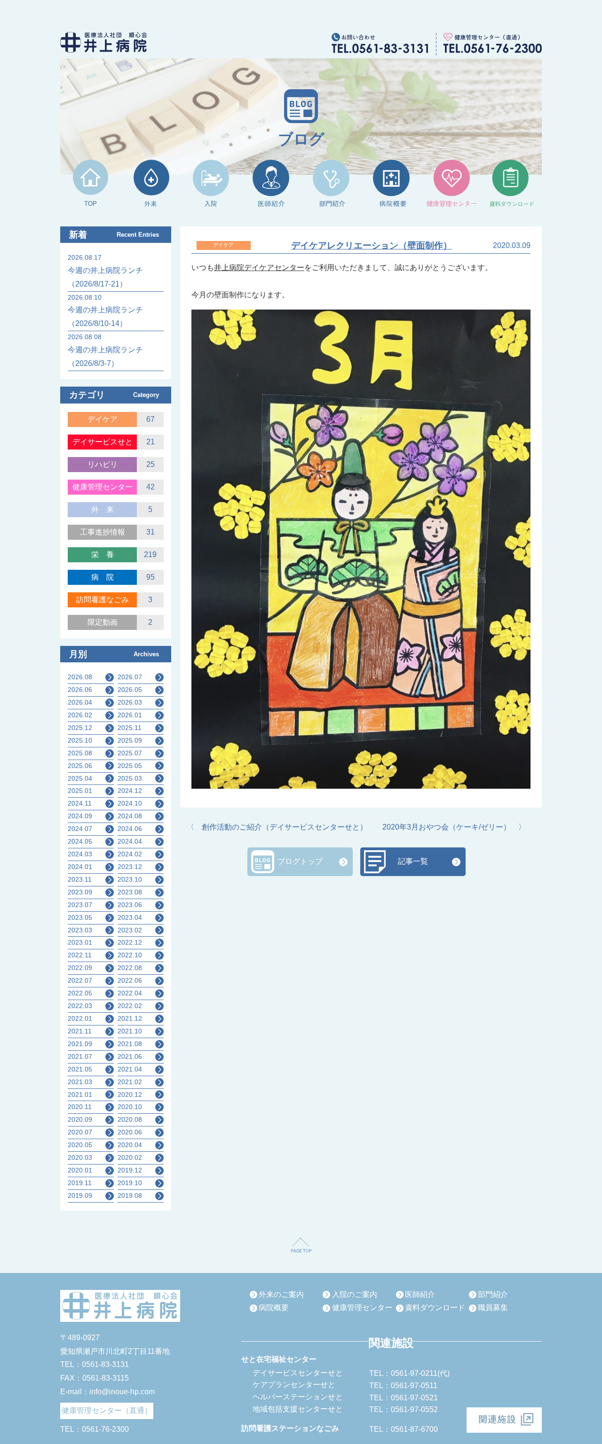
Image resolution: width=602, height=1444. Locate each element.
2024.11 (80, 803)
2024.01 (80, 866)
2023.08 (130, 892)
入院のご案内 (354, 1294)
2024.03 (80, 854)
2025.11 (130, 727)
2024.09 (80, 816)
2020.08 (130, 1119)
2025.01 (80, 790)
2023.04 (130, 917)
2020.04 (130, 1145)
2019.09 (80, 1195)
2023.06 (130, 904)
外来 (106, 509)
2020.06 (130, 1132)
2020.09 (80, 1119)
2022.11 (80, 955)
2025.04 (80, 778)
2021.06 (130, 1056)
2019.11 (80, 1183)
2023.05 (80, 917)
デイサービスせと (102, 442)
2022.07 (80, 980)
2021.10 (130, 1031)
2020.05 (80, 1145)
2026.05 (130, 689)
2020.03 (80, 1157)
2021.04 (130, 1069)
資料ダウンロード (435, 1308)
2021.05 (80, 1069)
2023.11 (80, 879)
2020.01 (80, 1170)
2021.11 (80, 1031)
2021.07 (80, 1056)
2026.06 (80, 689)
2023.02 (130, 930)
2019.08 (130, 1195)
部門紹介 (493, 1294)
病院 (106, 577)
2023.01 (80, 942)
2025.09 (130, 740)
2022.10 (130, 955)
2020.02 (130, 1157)
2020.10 (130, 1106)
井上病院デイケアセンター (259, 268)
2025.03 (130, 778)
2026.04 (80, 702)
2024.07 (80, 828)
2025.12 (80, 727)
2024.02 (130, 854)
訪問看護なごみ (102, 600)
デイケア (102, 419)
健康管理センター (102, 487)
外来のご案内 (281, 1294)
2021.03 (80, 1082)
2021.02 (130, 1082)
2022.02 (130, 1005)
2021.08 (130, 1044)
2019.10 (130, 1183)
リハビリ (102, 464)
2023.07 (80, 904)
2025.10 (80, 740)
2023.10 (130, 879)
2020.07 (80, 1132)
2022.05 (80, 993)
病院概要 (274, 1308)
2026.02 (80, 715)
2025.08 (80, 753)
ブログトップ (300, 861)
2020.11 (80, 1106)
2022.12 (130, 942)
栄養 (106, 555)
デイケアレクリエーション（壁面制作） (371, 245)
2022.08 (130, 967)
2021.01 (80, 1094)
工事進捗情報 (102, 532)
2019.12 (130, 1170)
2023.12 (130, 866)
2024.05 (80, 841)
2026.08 (80, 677)
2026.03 (130, 702)
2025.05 (130, 765)
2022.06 (130, 980)
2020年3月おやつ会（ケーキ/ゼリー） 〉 (454, 827)
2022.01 (80, 1018)
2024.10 (130, 803)
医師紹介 (420, 1294)
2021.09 (80, 1044)
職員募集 (493, 1308)
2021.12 (130, 1018)
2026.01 (130, 715)
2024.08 (130, 816)
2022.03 (80, 1005)
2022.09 (80, 967)
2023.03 (80, 930)
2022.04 (130, 993)
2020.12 (130, 1094)
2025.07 (130, 753)
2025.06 (80, 765)
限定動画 (102, 622)
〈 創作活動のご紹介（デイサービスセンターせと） (277, 827)
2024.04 (130, 841)
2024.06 (130, 828)
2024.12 (130, 790)
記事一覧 (413, 861)
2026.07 (130, 677)
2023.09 (80, 892)
